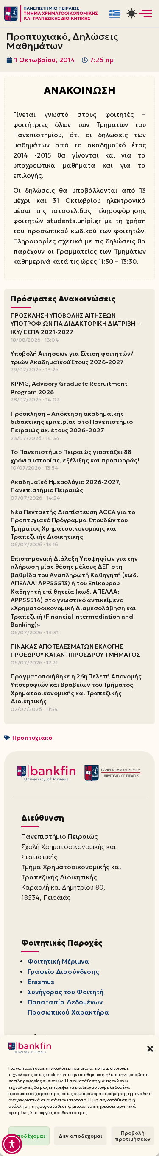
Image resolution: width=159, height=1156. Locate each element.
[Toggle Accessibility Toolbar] (12, 1144)
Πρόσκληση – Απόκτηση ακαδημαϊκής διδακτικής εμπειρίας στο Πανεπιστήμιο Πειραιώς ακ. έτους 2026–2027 (72, 422)
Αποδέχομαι (29, 1136)
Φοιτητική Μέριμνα (58, 961)
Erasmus (41, 982)
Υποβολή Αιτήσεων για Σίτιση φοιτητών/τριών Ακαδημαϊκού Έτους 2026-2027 (72, 358)
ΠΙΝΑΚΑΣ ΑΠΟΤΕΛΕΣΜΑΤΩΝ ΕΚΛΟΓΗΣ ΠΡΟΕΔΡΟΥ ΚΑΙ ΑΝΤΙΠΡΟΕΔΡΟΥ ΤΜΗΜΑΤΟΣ (75, 651)
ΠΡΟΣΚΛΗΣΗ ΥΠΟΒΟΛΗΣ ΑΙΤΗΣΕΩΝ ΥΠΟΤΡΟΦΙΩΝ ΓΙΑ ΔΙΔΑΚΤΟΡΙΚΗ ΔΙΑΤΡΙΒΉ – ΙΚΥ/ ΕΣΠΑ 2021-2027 (75, 324)
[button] (150, 1049)
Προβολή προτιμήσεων (133, 1136)
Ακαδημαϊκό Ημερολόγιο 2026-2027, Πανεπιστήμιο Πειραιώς (65, 486)
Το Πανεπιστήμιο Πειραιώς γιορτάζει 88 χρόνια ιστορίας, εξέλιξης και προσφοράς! (75, 456)
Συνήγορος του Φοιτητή (65, 992)
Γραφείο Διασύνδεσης (63, 972)
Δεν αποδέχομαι (80, 1136)
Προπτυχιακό (32, 737)
